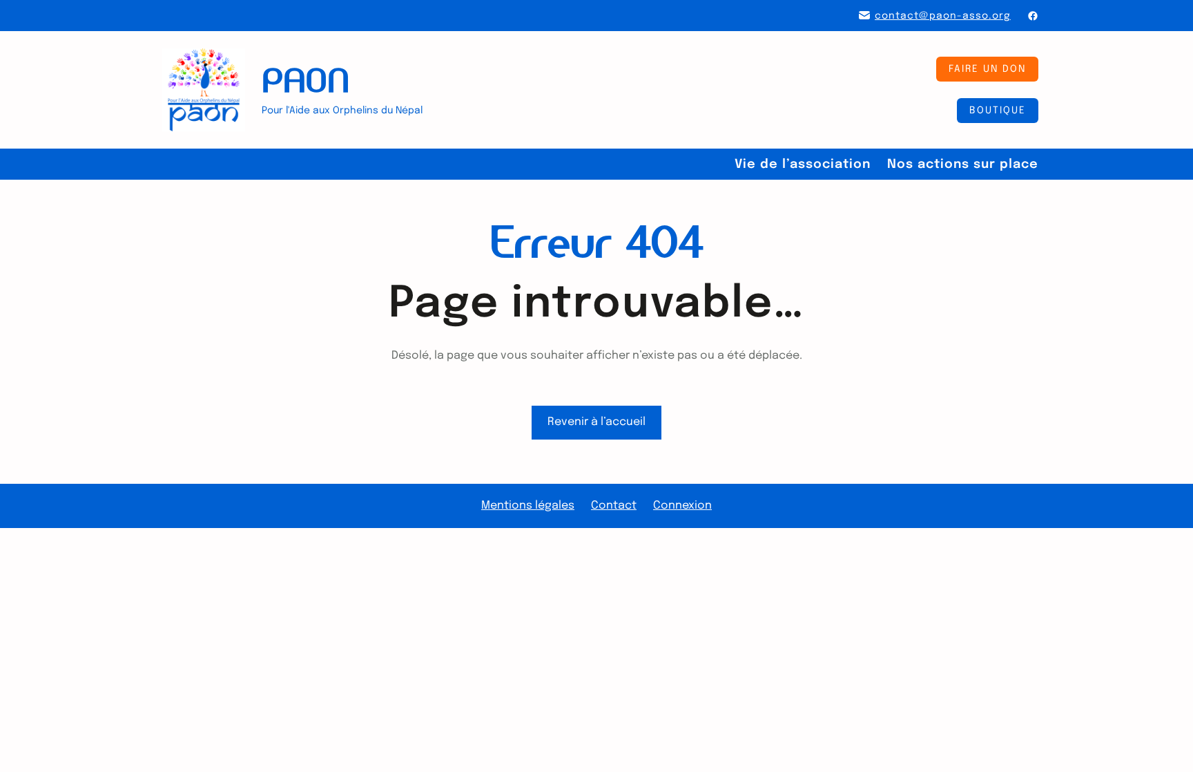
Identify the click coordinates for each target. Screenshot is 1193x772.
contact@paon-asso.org (943, 16)
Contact (614, 505)
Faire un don (987, 69)
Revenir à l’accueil (596, 422)
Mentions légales (527, 505)
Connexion (682, 505)
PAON (305, 80)
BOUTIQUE (997, 110)
